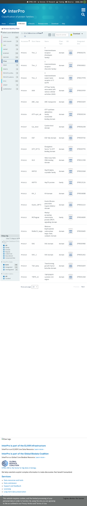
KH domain (48, 193)
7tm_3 (34, 78)
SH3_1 (34, 255)
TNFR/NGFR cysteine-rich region (49, 277)
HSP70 (34, 182)
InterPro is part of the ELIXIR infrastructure (24, 445)
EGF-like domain (50, 138)
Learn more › (39, 449)
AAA (33, 91)
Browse (21, 24)
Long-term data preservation (15, 492)
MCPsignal (35, 217)
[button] (83, 15)
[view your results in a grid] (53, 35)
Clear (7, 238)
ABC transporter (50, 102)
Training (61, 2)
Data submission (10, 483)
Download (54, 24)
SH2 (33, 244)
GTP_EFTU (36, 149)
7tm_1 (34, 53)
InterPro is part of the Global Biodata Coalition (25, 453)
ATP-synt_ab (36, 114)
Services (42, 2)
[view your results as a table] (49, 35)
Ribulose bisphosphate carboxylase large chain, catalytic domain (50, 231)
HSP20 (34, 171)
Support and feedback (12, 486)
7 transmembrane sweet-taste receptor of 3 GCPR (50, 78)
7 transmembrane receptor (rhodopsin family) (50, 52)
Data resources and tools (13, 480)
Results (31, 24)
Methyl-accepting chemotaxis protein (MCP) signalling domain (51, 217)
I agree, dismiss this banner (73, 498)
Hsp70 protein (50, 182)
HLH (33, 160)
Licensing (7, 489)
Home (4, 24)
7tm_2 (34, 65)
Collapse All (15, 238)
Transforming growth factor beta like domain (50, 266)
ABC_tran (35, 102)
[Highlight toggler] (71, 35)
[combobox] (73, 14)
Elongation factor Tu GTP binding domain (50, 149)
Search (11, 24)
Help (63, 24)
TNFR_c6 (35, 277)
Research (52, 2)
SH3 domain (49, 255)
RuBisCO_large (37, 231)
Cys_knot (35, 127)
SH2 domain (49, 244)
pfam (17, 29)
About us (70, 2)
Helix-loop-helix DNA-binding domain (50, 160)
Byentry (12, 29)
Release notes (43, 24)
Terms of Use (41, 503)
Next (83, 287)
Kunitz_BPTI (36, 205)
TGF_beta (35, 266)
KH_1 (34, 193)
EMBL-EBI (32, 2)
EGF (33, 138)
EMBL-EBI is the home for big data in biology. (19, 468)
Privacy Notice (27, 503)
